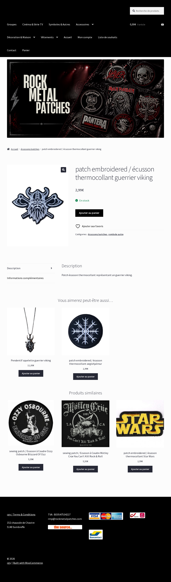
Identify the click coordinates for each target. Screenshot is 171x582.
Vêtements (47, 37)
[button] (63, 169)
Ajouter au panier (89, 212)
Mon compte (85, 37)
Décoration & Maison (19, 37)
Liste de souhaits (107, 37)
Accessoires (82, 24)
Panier (26, 50)
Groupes (12, 24)
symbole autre (115, 234)
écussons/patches (30, 149)
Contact (11, 50)
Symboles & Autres (59, 24)
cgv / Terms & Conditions (21, 514)
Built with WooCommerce (28, 562)
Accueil (68, 37)
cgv (9, 562)
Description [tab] (13, 268)
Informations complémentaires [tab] (25, 278)
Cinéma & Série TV (32, 24)
